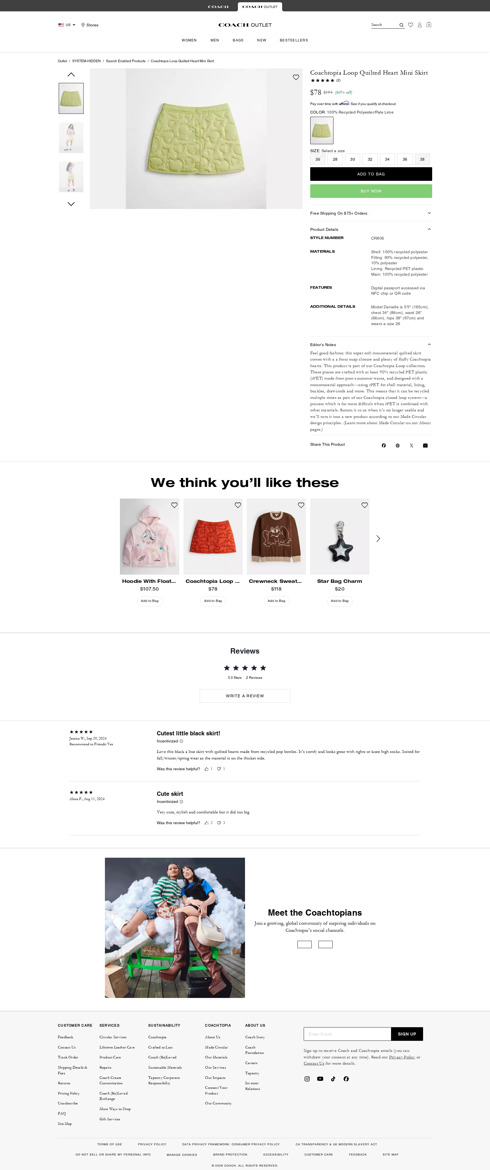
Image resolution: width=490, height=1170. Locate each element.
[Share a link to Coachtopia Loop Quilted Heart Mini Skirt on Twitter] (411, 445)
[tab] (218, 6)
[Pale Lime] (321, 130)
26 (318, 159)
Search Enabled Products (125, 61)
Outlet (62, 61)
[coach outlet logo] (245, 25)
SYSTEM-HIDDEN (86, 61)
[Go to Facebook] (346, 1080)
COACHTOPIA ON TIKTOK (325, 944)
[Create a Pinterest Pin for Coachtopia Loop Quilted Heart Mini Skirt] (397, 445)
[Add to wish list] (296, 77)
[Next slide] (382, 539)
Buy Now (371, 191)
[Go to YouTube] (320, 1080)
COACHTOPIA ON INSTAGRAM (304, 944)
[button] (71, 99)
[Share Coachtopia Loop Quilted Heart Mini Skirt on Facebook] (383, 445)
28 (335, 159)
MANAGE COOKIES (182, 1155)
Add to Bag (371, 174)
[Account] (419, 25)
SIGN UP (407, 1034)
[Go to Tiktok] (333, 1080)
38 (422, 159)
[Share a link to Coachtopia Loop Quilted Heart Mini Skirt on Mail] (425, 445)
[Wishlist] (410, 25)
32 (370, 159)
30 (352, 159)
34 (387, 159)
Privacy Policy (402, 1057)
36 (405, 159)
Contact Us (314, 1063)
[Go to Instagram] (307, 1080)
